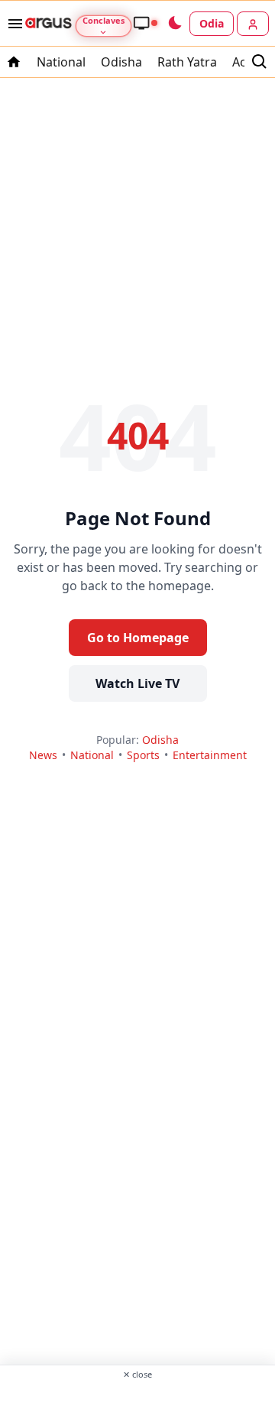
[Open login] (253, 23)
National (61, 62)
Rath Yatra (187, 62)
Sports (143, 755)
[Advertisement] (137, 1401)
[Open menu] (12, 24)
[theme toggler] (174, 23)
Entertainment (210, 755)
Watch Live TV (137, 683)
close (137, 1374)
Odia (211, 23)
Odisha (121, 62)
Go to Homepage (138, 637)
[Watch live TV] (145, 23)
